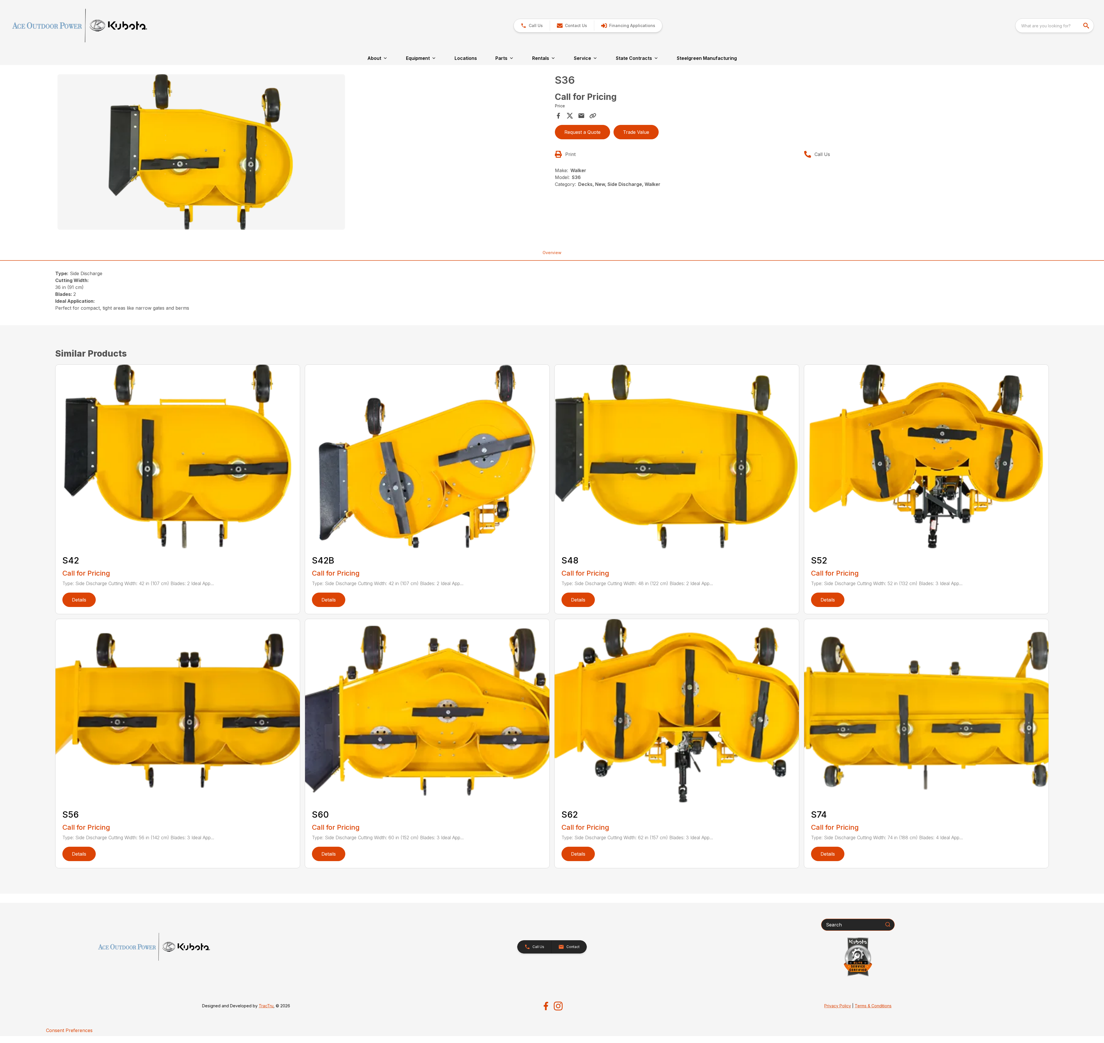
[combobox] (1054, 26)
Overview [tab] (552, 252)
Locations (466, 58)
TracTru (266, 1005)
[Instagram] (558, 1006)
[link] (628, 25)
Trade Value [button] (636, 132)
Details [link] (79, 600)
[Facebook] (546, 1006)
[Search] (888, 924)
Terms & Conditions (873, 1005)
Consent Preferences (69, 1030)
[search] (1087, 25)
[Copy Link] (592, 115)
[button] (532, 25)
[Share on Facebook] (558, 115)
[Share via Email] (581, 115)
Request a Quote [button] (582, 132)
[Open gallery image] (201, 152)
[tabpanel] (303, 152)
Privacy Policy (837, 1005)
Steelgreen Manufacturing (707, 58)
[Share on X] (569, 115)
